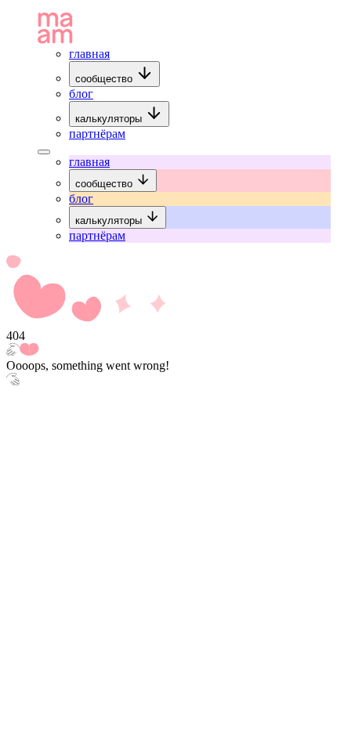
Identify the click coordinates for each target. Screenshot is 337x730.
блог (81, 93)
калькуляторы (110, 119)
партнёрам (97, 133)
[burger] (44, 152)
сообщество (105, 79)
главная (89, 53)
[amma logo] (55, 39)
